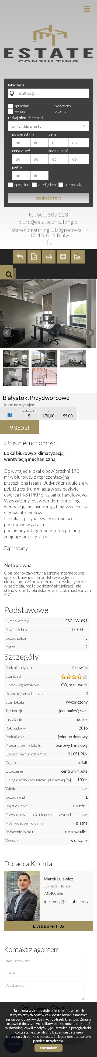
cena (52, 134)
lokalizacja (16, 85)
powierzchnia (23, 134)
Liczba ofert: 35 (48, 925)
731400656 (53, 893)
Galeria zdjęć (78, 257)
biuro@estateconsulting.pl (48, 221)
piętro (17, 167)
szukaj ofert (48, 198)
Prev (7, 333)
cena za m (21, 150)
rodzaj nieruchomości (25, 118)
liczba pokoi (58, 150)
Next (90, 333)
